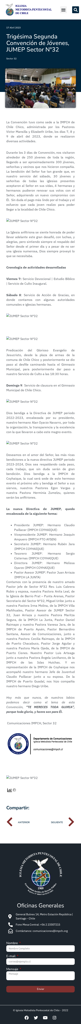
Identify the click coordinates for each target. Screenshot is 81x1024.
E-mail (11, 956)
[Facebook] (27, 1018)
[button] (63, 9)
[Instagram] (54, 1018)
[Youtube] (45, 1018)
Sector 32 (11, 58)
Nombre (12, 943)
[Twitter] (36, 1018)
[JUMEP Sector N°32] (22, 221)
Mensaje (12, 969)
